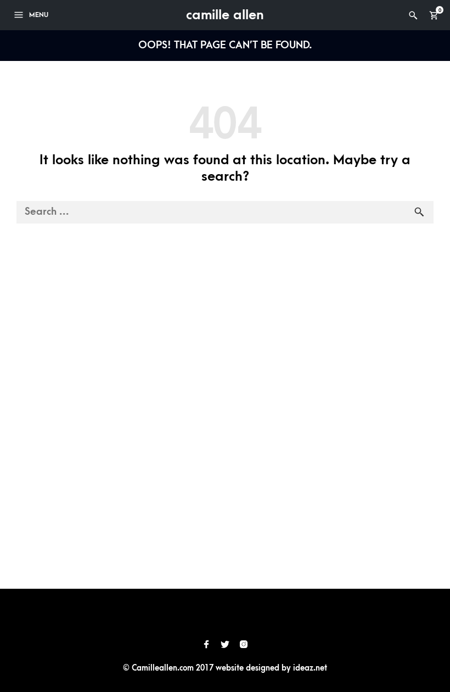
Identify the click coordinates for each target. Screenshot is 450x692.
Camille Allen (225, 15)
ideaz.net (310, 668)
